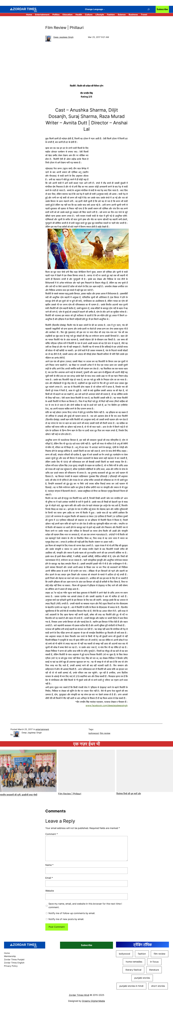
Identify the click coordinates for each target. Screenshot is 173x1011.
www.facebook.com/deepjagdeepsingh (107, 705)
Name (49, 865)
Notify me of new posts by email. (66, 919)
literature (154, 969)
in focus (154, 961)
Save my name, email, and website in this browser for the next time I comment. (85, 905)
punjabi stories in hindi (131, 986)
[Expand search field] (149, 9)
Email (49, 878)
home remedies (134, 961)
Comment (51, 834)
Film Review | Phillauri (69, 793)
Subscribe (162, 9)
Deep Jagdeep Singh (63, 37)
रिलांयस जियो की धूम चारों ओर (128, 793)
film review (105, 733)
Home (29, 14)
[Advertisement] (86, 63)
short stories (158, 986)
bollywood (94, 733)
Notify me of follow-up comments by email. (72, 913)
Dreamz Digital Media (93, 1001)
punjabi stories (142, 978)
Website (49, 890)
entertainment (42, 729)
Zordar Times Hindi (79, 995)
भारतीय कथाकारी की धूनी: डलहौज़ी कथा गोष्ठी (18, 794)
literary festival (133, 969)
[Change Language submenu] (104, 9)
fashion (142, 953)
